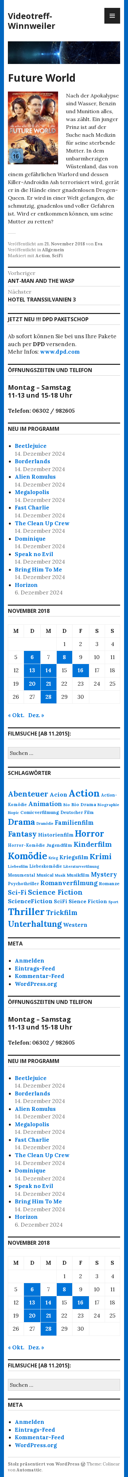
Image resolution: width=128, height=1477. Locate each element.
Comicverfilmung (39, 812)
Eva (99, 244)
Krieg (53, 858)
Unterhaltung (35, 924)
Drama (21, 821)
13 (32, 670)
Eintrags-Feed (35, 968)
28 (48, 696)
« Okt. (16, 715)
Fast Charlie (32, 507)
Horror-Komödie (26, 845)
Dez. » (36, 715)
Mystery (104, 874)
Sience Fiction (88, 901)
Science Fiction (55, 892)
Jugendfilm (59, 845)
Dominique (30, 538)
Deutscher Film (77, 812)
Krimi (101, 856)
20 (32, 683)
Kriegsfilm (73, 857)
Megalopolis (32, 492)
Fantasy (22, 834)
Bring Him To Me (38, 569)
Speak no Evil (34, 554)
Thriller (26, 911)
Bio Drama (83, 804)
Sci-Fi (17, 892)
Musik (60, 875)
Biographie (108, 804)
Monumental (21, 875)
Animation (45, 804)
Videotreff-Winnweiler (31, 20)
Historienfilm (56, 835)
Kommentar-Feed (39, 976)
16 (80, 670)
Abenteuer (28, 794)
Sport (113, 902)
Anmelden (29, 960)
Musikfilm (78, 875)
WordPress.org (36, 984)
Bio (66, 804)
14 (48, 670)
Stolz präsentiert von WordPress (43, 1464)
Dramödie (44, 823)
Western (75, 924)
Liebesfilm (18, 866)
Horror (89, 833)
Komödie (27, 856)
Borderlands (32, 461)
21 (48, 683)
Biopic (13, 812)
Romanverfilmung (68, 883)
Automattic (29, 1470)
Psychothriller (23, 883)
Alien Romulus (35, 476)
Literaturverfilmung (81, 866)
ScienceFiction (30, 901)
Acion (58, 794)
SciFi (57, 256)
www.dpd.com (60, 351)
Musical (44, 875)
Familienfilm (74, 822)
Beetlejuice (31, 445)
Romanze (109, 883)
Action (42, 256)
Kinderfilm (93, 844)
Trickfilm (61, 912)
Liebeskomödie (45, 866)
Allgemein (53, 250)
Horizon (26, 585)
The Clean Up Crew (42, 523)
